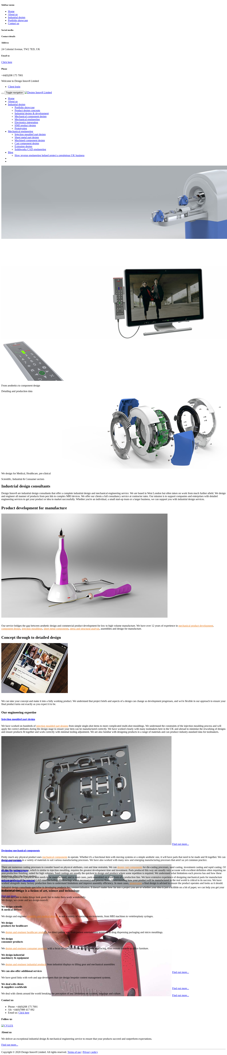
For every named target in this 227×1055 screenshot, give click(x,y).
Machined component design (30, 140)
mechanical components (54, 857)
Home (11, 11)
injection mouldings (32, 628)
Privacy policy (90, 1052)
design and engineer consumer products (26, 948)
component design (10, 628)
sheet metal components (56, 628)
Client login (14, 86)
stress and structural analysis (84, 628)
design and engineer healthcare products (26, 932)
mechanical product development (195, 625)
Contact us (13, 23)
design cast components (129, 867)
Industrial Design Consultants (18, 880)
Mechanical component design (31, 116)
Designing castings (11, 860)
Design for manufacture (14, 870)
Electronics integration (26, 122)
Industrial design (16, 17)
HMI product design (25, 125)
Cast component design (27, 143)
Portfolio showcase (18, 20)
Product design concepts (27, 110)
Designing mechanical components (20, 850)
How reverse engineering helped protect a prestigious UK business (49, 155)
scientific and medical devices (42, 916)
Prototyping (21, 128)
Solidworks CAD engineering (30, 149)
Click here (6, 62)
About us (13, 14)
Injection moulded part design (30, 134)
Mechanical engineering (27, 119)
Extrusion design (23, 146)
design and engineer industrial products (25, 964)
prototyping (136, 883)
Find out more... (180, 844)
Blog (10, 152)
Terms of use (74, 1052)
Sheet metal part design (27, 137)
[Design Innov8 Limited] (38, 92)
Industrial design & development (32, 113)
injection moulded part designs (52, 725)
